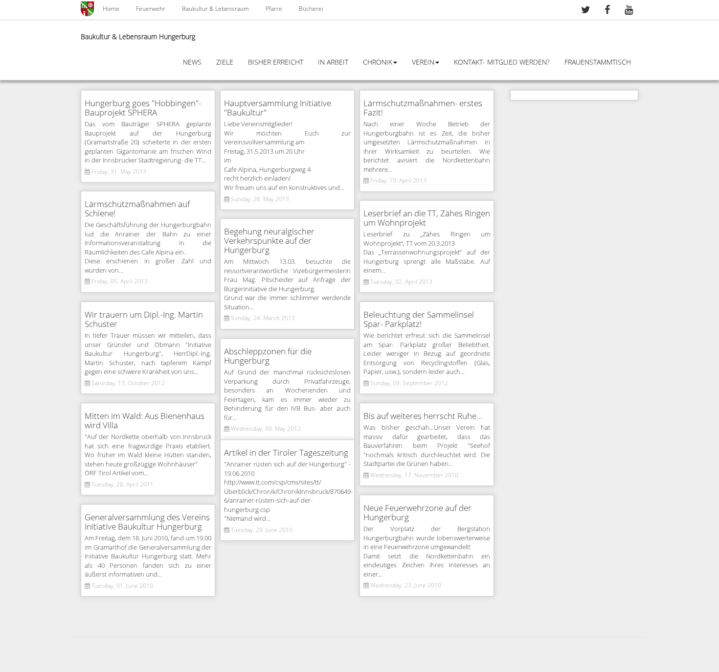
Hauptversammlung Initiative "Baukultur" (277, 108)
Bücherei (311, 8)
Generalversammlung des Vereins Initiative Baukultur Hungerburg (147, 522)
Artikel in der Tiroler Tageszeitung (286, 453)
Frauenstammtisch (597, 62)
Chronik (377, 62)
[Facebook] (607, 11)
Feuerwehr (150, 8)
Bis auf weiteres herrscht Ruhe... (422, 416)
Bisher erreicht (275, 62)
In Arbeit (333, 62)
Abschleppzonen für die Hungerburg (268, 356)
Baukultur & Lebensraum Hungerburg (138, 37)
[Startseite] (88, 8)
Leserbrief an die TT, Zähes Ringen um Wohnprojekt (426, 218)
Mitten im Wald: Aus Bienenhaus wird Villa (144, 421)
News (192, 62)
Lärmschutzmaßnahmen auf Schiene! (137, 209)
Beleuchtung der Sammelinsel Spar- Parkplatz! (418, 319)
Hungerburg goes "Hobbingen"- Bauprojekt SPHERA (143, 108)
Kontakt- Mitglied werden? (502, 62)
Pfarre (274, 8)
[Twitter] (585, 11)
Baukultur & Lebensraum (215, 8)
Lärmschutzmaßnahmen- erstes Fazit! (422, 108)
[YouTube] (628, 11)
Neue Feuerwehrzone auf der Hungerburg (417, 513)
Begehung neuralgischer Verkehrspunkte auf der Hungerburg (269, 241)
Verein (423, 62)
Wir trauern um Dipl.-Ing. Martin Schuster (144, 319)
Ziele (224, 62)
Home (111, 8)
